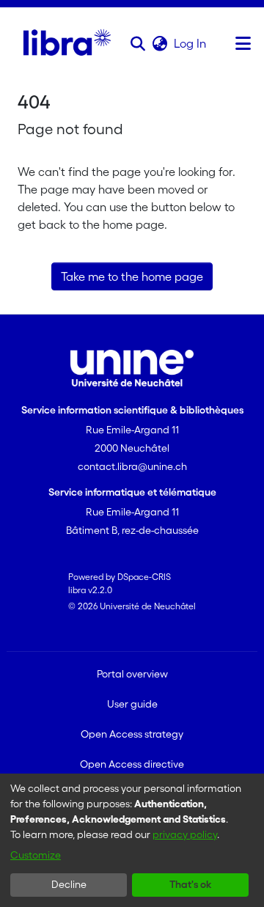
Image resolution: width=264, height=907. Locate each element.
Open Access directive (132, 764)
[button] (137, 43)
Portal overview (132, 674)
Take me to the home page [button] (132, 276)
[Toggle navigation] (242, 43)
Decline (69, 884)
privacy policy (185, 834)
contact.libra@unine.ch (132, 466)
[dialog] (132, 840)
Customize (35, 855)
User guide (132, 704)
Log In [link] (191, 43)
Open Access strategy (132, 734)
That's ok (190, 884)
